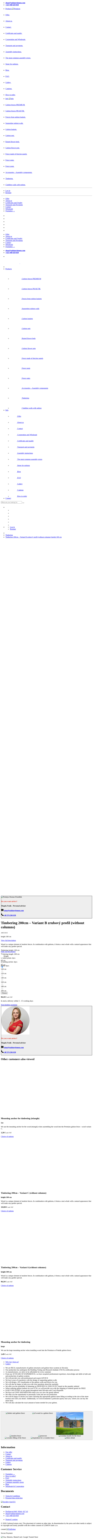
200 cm (3, 991)
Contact (8, 207)
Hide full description (8, 952)
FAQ (7, 1478)
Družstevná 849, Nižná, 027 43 (16, 1511)
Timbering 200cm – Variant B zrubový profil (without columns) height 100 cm (33, 537)
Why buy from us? (12, 1362)
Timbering (9, 535)
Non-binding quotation (9, 1005)
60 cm (3, 960)
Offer (7, 199)
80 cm (3, 965)
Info (6, 410)
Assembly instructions (13, 1480)
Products (8, 269)
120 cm (3, 973)
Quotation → (10, 211)
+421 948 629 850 (12, 1516)
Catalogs (8, 1464)
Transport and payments (14, 1460)
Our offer (8, 1452)
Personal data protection (14, 1498)
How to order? (10, 1476)
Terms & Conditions (12, 1496)
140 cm (3, 978)
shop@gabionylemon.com (14, 1514)
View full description (8, 940)
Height (6, 956)
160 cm (3, 982)
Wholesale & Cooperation (14, 1486)
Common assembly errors (14, 1482)
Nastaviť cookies (11, 1519)
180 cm (3, 986)
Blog (7, 1484)
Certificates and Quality (13, 203)
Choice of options (7, 1136)
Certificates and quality (13, 1458)
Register (8, 193)
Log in (7, 191)
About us (8, 201)
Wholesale (9, 209)
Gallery (8, 1364)
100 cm (3, 969)
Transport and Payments (14, 205)
